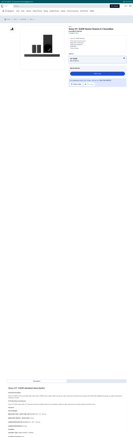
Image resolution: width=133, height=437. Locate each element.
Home (18, 11)
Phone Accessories (73, 11)
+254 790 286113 (6, 1)
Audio (23, 11)
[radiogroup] (97, 59)
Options (71, 54)
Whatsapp (128, 1)
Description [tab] (36, 381)
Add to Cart (97, 73)
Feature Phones (37, 11)
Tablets (92, 11)
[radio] (124, 58)
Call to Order (77, 84)
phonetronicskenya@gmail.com (23, 1)
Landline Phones (54, 11)
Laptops (63, 11)
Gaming (46, 11)
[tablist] (66, 381)
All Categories (9, 11)
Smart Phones (84, 11)
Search (116, 6)
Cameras (28, 11)
